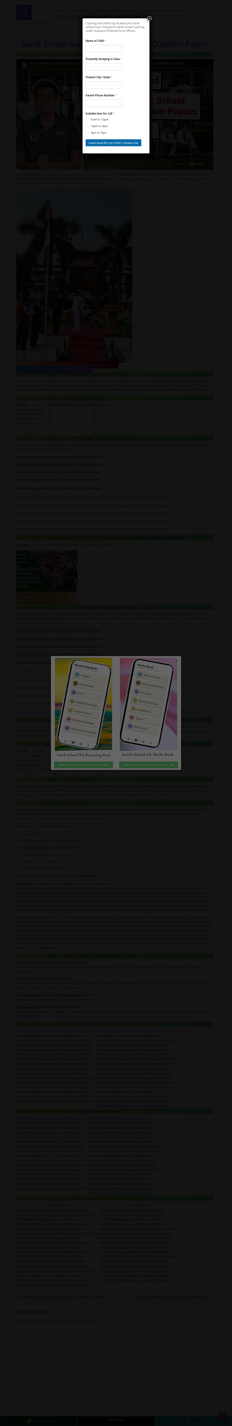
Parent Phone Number (101, 95)
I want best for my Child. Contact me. (113, 143)
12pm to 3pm (99, 126)
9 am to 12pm (99, 119)
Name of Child (96, 40)
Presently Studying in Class (104, 59)
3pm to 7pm (98, 133)
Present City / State (99, 77)
